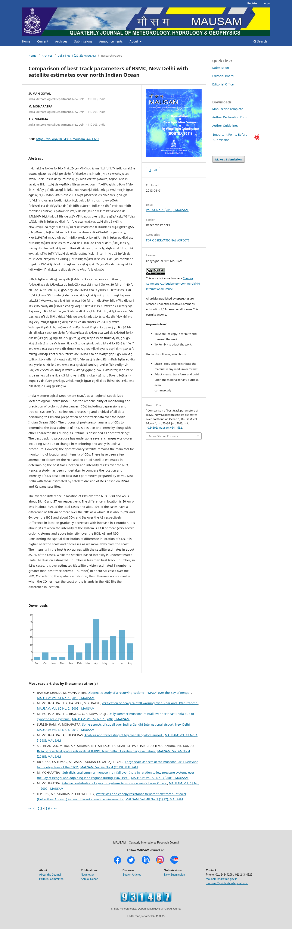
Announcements (111, 41)
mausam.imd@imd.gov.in (221, 878)
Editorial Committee (51, 878)
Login (266, 3)
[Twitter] (131, 863)
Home (26, 41)
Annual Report (89, 878)
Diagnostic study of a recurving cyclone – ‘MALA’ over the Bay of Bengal (139, 693)
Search (261, 41)
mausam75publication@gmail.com (227, 883)
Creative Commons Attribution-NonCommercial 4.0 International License (173, 283)
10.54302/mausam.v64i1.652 (164, 427)
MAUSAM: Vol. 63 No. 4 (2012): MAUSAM (65, 730)
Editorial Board (223, 76)
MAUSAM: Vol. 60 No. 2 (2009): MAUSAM (65, 708)
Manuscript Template (227, 109)
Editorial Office (223, 84)
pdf (154, 170)
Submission (220, 68)
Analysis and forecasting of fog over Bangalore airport (123, 735)
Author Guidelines (225, 125)
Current (42, 41)
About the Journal (50, 874)
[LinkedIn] (145, 863)
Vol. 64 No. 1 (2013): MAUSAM (77, 55)
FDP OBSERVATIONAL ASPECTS (168, 240)
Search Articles (131, 874)
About (134, 41)
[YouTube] (174, 863)
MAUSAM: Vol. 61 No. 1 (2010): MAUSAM (65, 698)
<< (30, 808)
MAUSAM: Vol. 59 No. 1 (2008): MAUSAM (101, 719)
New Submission (174, 874)
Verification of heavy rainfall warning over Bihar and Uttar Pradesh (150, 703)
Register (252, 3)
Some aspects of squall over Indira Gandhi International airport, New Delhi (136, 724)
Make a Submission (228, 159)
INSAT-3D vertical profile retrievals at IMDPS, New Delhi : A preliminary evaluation (96, 751)
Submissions (83, 41)
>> (55, 808)
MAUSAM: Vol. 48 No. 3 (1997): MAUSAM (154, 799)
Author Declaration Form (230, 117)
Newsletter (87, 874)
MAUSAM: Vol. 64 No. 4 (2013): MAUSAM (109, 767)
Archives (61, 41)
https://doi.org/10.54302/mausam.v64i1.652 (67, 139)
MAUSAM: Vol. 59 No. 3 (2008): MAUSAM (160, 778)
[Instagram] (160, 863)
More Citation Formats (163, 436)
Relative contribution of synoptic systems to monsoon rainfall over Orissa (114, 783)
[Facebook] (117, 863)
